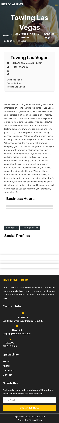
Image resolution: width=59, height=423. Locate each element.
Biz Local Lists (12, 4)
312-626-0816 (10, 346)
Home (6, 35)
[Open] (56, 4)
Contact (7, 374)
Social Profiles (14, 83)
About (6, 365)
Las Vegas (20, 33)
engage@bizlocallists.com (17, 333)
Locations (8, 370)
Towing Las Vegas (16, 86)
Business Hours (14, 79)
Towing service (30, 227)
